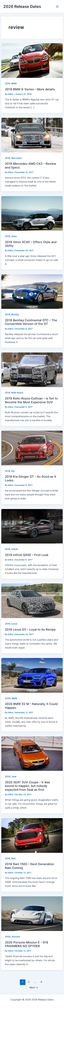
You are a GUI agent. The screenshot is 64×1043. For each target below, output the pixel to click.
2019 (7, 83)
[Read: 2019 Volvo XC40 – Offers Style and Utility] (32, 213)
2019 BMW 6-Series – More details (30, 89)
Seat (14, 776)
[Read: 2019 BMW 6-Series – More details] (32, 60)
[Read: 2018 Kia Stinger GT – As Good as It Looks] (32, 447)
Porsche (16, 936)
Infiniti (14, 549)
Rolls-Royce (17, 392)
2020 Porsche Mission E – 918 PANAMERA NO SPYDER (26, 944)
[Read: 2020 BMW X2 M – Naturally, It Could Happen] (32, 675)
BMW (14, 83)
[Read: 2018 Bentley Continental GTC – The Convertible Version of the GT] (32, 291)
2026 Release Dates (22, 6)
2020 (8, 698)
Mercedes (16, 158)
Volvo (14, 236)
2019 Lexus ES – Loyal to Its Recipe (30, 629)
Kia (12, 471)
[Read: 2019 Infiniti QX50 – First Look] (32, 526)
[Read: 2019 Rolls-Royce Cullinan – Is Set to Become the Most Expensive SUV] (32, 369)
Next (34, 987)
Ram (13, 858)
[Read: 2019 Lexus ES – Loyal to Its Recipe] (32, 600)
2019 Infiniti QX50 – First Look (26, 555)
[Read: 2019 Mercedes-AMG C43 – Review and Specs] (32, 135)
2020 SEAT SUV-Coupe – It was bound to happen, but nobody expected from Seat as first (27, 785)
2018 (7, 314)
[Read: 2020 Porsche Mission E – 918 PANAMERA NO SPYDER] (32, 913)
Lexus (14, 624)
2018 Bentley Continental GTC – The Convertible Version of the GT (31, 322)
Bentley (15, 314)
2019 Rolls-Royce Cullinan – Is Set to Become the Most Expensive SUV (31, 400)
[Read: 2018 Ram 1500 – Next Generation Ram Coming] (32, 835)
